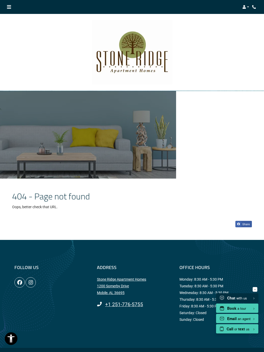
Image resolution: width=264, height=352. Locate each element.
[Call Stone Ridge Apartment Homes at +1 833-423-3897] (255, 7)
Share (246, 224)
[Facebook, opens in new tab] (19, 282)
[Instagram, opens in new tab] (31, 282)
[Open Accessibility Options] (11, 339)
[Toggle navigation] (9, 7)
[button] (246, 7)
